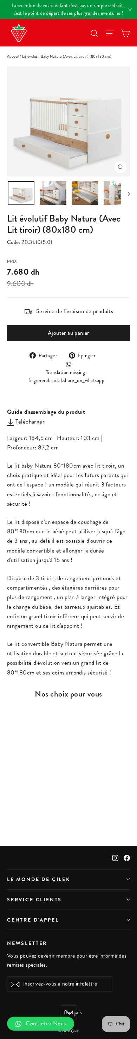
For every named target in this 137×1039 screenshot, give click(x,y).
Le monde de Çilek (38, 879)
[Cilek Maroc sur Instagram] (115, 857)
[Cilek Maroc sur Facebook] (127, 857)
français (70, 1012)
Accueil (13, 56)
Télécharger (29, 421)
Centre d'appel (33, 919)
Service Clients (34, 899)
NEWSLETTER (27, 943)
